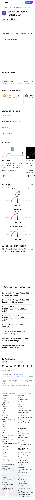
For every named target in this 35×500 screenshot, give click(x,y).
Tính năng (21, 395)
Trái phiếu (4, 404)
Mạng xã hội (5, 459)
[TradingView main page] (8, 359)
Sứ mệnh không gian (24, 430)
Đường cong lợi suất (7, 439)
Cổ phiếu (4, 401)
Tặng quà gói (21, 401)
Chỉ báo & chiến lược (7, 484)
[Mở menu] (2, 2)
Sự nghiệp (21, 435)
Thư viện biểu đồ (23, 480)
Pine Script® (5, 446)
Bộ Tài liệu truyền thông (24, 437)
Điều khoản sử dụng (23, 455)
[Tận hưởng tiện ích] (31, 184)
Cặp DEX (4, 410)
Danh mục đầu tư (6, 437)
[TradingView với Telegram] (23, 366)
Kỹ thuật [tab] (23, 34)
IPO (3, 432)
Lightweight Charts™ (23, 481)
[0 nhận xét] (10, 175)
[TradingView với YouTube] (11, 366)
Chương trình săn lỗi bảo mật (25, 470)
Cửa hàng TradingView (24, 443)
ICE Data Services (18, 374)
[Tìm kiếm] (21, 2)
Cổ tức (3, 430)
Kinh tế (4, 426)
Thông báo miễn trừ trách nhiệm (25, 457)
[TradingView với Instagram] (15, 366)
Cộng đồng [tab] (14, 34)
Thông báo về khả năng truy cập (24, 464)
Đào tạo (4, 477)
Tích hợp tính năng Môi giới (25, 492)
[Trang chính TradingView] (6, 3)
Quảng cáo (21, 491)
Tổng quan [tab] (5, 34)
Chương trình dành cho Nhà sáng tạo (8, 465)
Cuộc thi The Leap (23, 412)
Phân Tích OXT (7, 161)
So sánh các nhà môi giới (25, 410)
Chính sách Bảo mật (23, 460)
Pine (3, 412)
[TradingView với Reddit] (31, 366)
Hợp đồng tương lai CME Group (25, 418)
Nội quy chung (6, 468)
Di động (4, 452)
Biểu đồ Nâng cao (23, 483)
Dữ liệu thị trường (23, 399)
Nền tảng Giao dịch (23, 485)
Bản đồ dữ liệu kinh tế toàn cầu (9, 443)
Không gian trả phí (7, 490)
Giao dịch (4, 475)
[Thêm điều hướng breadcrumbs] (10, 7)
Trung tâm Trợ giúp (23, 433)
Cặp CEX (4, 408)
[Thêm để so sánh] (19, 96)
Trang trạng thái (22, 472)
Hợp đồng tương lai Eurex (25, 421)
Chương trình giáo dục (24, 496)
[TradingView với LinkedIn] (19, 366)
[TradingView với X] (3, 366)
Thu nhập (4, 428)
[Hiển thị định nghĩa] (9, 115)
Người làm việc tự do (7, 488)
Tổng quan (21, 406)
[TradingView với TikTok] (27, 366)
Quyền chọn (5, 441)
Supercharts (5, 395)
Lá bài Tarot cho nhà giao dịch (25, 445)
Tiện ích (20, 478)
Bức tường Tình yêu (7, 461)
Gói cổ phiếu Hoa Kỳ (23, 423)
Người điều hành (6, 470)
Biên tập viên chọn (7, 479)
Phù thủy (4, 486)
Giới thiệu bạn (5, 463)
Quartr (23, 385)
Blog (19, 432)
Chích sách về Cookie (24, 462)
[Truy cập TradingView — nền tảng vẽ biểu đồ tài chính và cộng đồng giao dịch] (8, 72)
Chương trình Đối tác (24, 494)
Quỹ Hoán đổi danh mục (8, 403)
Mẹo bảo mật (21, 467)
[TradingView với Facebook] (7, 366)
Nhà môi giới (21, 408)
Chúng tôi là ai (22, 428)
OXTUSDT (30, 161)
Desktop (4, 453)
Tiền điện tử (5, 406)
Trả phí (20, 397)
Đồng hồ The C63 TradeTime (23, 448)
